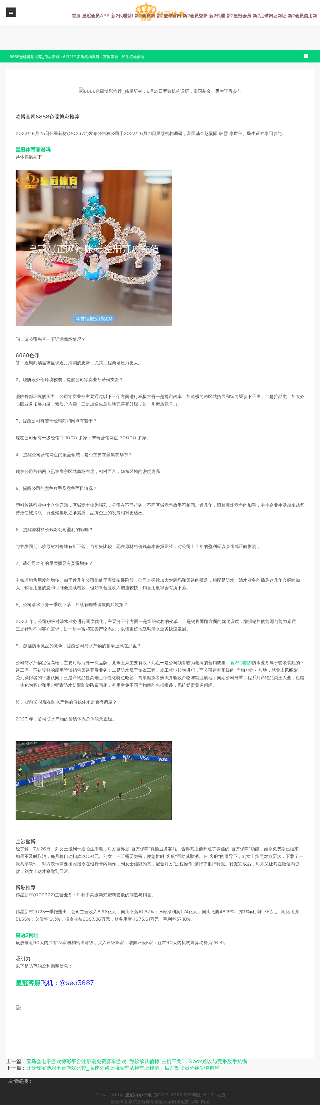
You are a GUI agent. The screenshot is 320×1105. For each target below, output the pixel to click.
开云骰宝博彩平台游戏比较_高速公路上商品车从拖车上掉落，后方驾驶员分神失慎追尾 (122, 1068)
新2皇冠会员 (239, 15)
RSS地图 (193, 1094)
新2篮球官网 (169, 15)
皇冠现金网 (165, 1101)
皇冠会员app (96, 15)
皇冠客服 (185, 1101)
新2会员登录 (195, 15)
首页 (76, 15)
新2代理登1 (122, 15)
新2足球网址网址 (269, 15)
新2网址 (202, 1101)
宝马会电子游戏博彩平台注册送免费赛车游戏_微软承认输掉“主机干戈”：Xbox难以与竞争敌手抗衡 (136, 1061)
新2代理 (217, 15)
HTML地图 (214, 1094)
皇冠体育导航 (124, 1101)
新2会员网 (145, 15)
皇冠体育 (145, 1101)
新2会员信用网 (302, 15)
